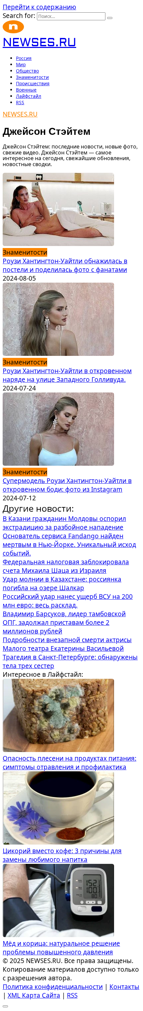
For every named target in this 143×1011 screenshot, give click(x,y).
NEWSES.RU (39, 43)
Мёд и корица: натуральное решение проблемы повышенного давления (61, 947)
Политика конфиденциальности (53, 986)
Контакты (124, 986)
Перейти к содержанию (39, 7)
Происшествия (33, 83)
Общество (27, 71)
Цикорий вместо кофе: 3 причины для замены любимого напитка (62, 855)
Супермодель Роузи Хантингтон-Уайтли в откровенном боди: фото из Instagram (67, 485)
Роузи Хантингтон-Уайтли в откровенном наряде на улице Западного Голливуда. (67, 375)
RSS (20, 102)
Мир (21, 64)
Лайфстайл (28, 96)
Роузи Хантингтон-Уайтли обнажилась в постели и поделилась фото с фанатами (65, 265)
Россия (24, 58)
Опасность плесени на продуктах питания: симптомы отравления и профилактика (69, 762)
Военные (26, 90)
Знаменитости (32, 77)
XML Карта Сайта (34, 995)
